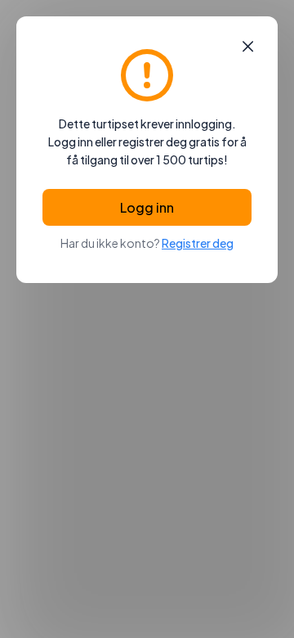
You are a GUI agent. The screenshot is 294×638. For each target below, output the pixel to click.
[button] (247, 47)
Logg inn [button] (147, 207)
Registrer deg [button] (198, 243)
